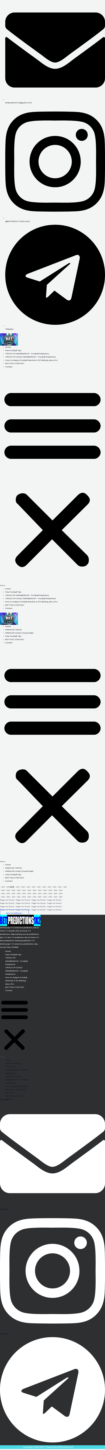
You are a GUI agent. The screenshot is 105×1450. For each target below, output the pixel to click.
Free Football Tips (13, 350)
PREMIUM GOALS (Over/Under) (19, 633)
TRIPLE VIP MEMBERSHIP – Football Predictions (27, 354)
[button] (52, 479)
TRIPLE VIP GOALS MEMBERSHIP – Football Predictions (30, 357)
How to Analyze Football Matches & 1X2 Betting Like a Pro (31, 360)
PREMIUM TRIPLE (13, 630)
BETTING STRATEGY (14, 363)
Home (8, 347)
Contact (8, 367)
